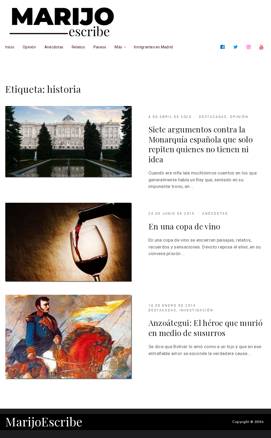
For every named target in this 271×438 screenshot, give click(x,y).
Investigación (196, 310)
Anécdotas (215, 213)
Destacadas (213, 117)
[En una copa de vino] (68, 242)
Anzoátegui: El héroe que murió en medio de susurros (205, 328)
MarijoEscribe (43, 421)
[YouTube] (262, 47)
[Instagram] (250, 47)
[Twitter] (236, 47)
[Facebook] (223, 47)
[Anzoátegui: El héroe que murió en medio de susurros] (68, 337)
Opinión (239, 117)
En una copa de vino (184, 227)
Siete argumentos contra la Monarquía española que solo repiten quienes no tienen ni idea (200, 144)
